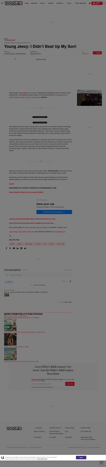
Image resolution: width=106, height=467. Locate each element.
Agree (81, 457)
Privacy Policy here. (42, 459)
